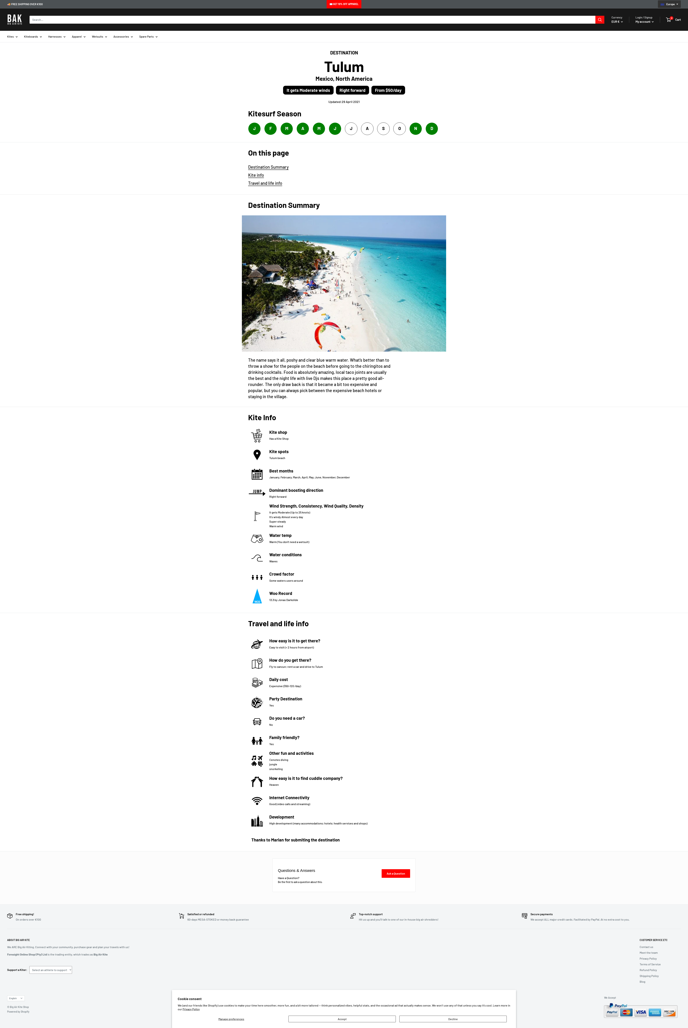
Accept (342, 1019)
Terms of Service (650, 964)
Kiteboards (31, 36)
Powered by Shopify (18, 1011)
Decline (453, 1019)
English (13, 998)
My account (643, 21)
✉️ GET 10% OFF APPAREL (344, 4)
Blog (642, 981)
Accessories (121, 36)
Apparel (77, 36)
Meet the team (649, 952)
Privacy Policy (191, 1009)
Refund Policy (648, 970)
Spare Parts (146, 36)
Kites (10, 36)
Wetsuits (97, 36)
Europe (670, 4)
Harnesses (55, 36)
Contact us (646, 947)
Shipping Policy (649, 976)
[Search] (599, 20)
